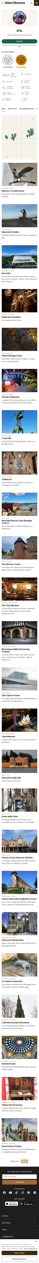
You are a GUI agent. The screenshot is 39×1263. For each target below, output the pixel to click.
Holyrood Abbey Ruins (13, 940)
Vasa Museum (8, 736)
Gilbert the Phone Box (12, 1105)
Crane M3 (6, 438)
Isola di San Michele (11, 778)
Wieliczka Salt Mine (11, 317)
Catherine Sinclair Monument (15, 1023)
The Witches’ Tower (11, 564)
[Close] (36, 1241)
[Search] (31, 3)
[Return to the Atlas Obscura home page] (13, 3)
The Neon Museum (10, 397)
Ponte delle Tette (10, 816)
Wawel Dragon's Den (12, 356)
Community (8, 1237)
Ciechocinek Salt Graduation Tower (19, 899)
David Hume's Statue (12, 1146)
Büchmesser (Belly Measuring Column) (16, 650)
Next (24, 1161)
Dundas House (9, 1064)
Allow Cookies (19, 1253)
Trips (4, 1230)
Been (3, 109)
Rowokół (6, 273)
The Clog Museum (10, 605)
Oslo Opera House (11, 695)
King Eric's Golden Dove (13, 191)
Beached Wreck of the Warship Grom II (17, 522)
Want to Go (12, 109)
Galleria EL (7, 479)
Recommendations (27, 109)
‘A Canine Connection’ (12, 981)
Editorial (6, 1223)
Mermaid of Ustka (10, 232)
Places (5, 1216)
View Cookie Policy (30, 1248)
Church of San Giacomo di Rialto (17, 858)
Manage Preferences (19, 1259)
